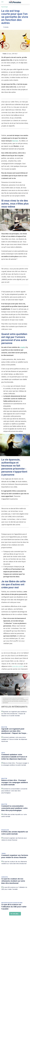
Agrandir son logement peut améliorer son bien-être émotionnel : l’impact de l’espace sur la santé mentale (14, 731)
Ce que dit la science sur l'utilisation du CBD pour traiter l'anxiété (13, 906)
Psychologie (4, 6)
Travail (3, 853)
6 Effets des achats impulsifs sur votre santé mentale (14, 833)
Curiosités (4, 877)
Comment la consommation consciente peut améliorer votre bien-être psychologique (14, 808)
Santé (3, 752)
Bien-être (4, 727)
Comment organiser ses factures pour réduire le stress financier (14, 856)
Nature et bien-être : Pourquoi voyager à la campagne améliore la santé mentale (14, 782)
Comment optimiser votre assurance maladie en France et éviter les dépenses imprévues (14, 757)
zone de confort (17, 666)
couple (22, 347)
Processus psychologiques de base (11, 902)
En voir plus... (15, 914)
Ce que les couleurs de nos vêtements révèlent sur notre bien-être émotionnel (13, 881)
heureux (15, 141)
